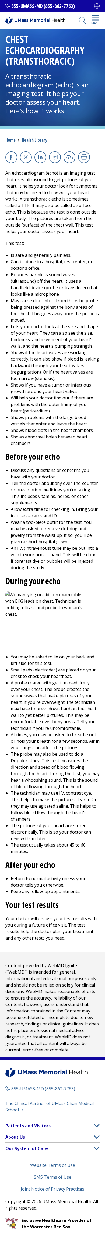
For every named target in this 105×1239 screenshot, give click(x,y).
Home (10, 140)
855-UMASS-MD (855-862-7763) (43, 6)
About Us (15, 1137)
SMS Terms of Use (52, 1177)
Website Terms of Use (52, 1165)
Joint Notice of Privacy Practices (52, 1189)
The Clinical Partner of (49, 1106)
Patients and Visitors (28, 1126)
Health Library (34, 140)
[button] (97, 1125)
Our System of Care (26, 1148)
